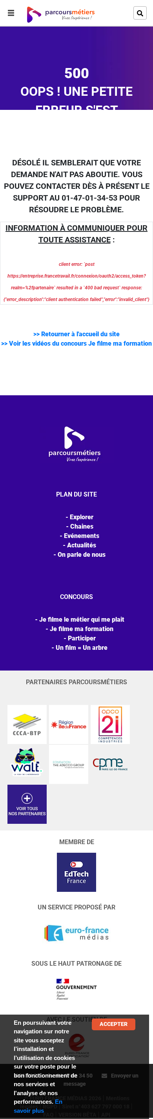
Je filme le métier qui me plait (81, 619)
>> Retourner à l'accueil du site (76, 334)
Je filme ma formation (81, 629)
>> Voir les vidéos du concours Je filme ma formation (76, 343)
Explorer (81, 517)
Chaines (81, 526)
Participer (82, 638)
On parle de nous (82, 554)
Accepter (114, 1024)
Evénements (81, 536)
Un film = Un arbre (81, 647)
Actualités (81, 545)
